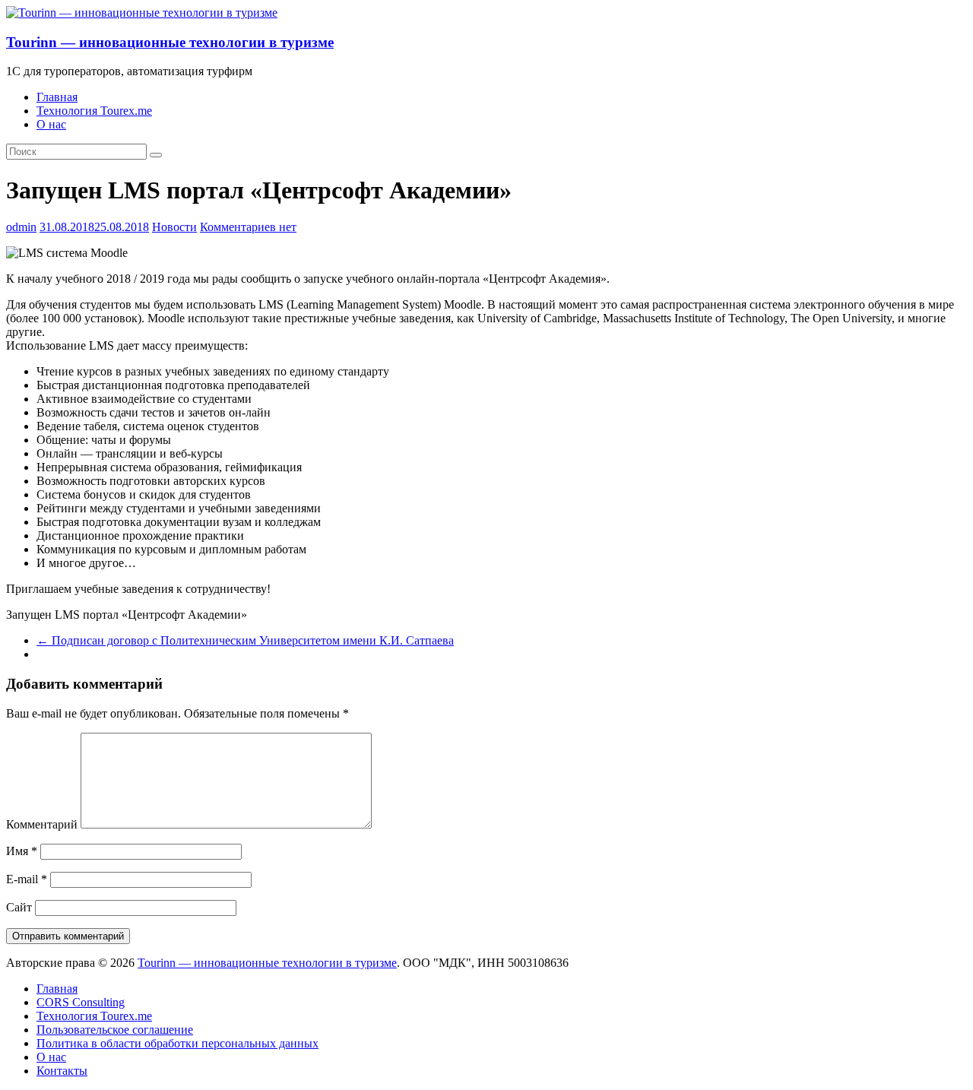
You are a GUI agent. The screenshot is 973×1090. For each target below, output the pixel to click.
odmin (21, 226)
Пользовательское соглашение (114, 1029)
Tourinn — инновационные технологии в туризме (170, 42)
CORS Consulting (80, 1002)
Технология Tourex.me (94, 110)
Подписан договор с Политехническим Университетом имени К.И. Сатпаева (245, 640)
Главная (57, 96)
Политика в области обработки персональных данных (177, 1043)
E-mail (26, 879)
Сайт (19, 907)
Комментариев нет (248, 226)
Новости (174, 226)
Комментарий (42, 824)
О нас (51, 124)
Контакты (61, 1070)
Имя (21, 850)
